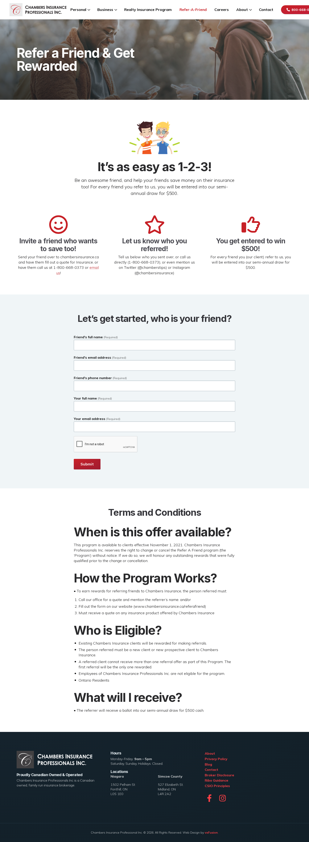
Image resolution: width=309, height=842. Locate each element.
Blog (208, 764)
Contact (211, 769)
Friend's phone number (100, 378)
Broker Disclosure (219, 775)
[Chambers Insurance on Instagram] (222, 798)
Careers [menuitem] (221, 9)
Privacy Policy (216, 759)
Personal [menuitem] (78, 9)
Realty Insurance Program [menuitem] (148, 9)
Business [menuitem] (105, 9)
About (210, 753)
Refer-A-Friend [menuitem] (193, 9)
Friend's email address (100, 358)
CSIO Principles (217, 786)
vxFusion (211, 832)
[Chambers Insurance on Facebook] (209, 798)
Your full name (93, 398)
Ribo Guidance (216, 780)
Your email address (97, 419)
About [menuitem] (242, 9)
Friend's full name (96, 337)
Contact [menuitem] (266, 9)
